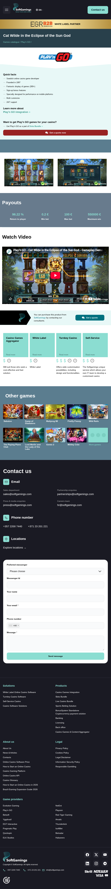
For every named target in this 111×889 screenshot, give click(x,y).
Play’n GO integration (15, 112)
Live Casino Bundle (64, 701)
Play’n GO (25, 42)
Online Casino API (11, 775)
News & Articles (10, 753)
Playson (59, 810)
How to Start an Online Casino (16, 766)
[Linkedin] (87, 863)
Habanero (60, 838)
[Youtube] (105, 855)
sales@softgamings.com (17, 494)
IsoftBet (59, 828)
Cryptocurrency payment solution (71, 713)
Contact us (98, 9)
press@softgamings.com (17, 505)
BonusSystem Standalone (67, 710)
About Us (7, 748)
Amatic (59, 819)
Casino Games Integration (67, 692)
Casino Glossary (10, 780)
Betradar (59, 833)
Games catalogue (11, 42)
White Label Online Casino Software (19, 692)
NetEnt (59, 805)
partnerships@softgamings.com (75, 494)
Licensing (60, 723)
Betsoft (6, 815)
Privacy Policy (62, 748)
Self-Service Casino (12, 701)
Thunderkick (61, 824)
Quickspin (7, 833)
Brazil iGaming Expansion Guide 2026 (20, 789)
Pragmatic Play (10, 828)
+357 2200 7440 (12, 526)
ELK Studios (8, 838)
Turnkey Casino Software (14, 697)
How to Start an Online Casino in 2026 (20, 785)
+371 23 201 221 (38, 526)
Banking (59, 718)
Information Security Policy (68, 762)
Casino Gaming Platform (14, 771)
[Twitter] (96, 855)
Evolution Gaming (11, 805)
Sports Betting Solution (66, 706)
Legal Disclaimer (63, 757)
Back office (60, 727)
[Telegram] (105, 863)
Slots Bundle (61, 697)
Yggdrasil (7, 819)
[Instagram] (96, 863)
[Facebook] (87, 855)
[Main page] (23, 7)
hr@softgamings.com (69, 505)
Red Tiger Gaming (64, 815)
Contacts (7, 757)
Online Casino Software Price (16, 762)
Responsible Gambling (66, 766)
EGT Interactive (10, 824)
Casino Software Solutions (15, 706)
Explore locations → (14, 547)
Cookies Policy (62, 753)
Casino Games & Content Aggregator (72, 732)
